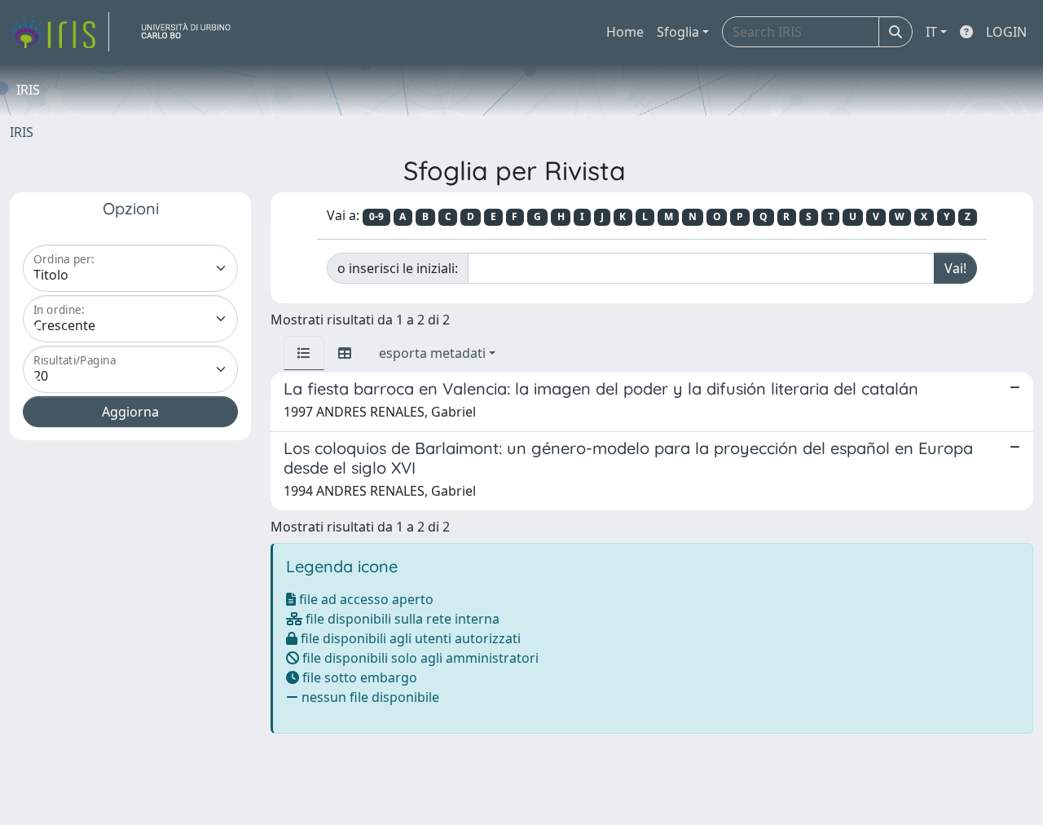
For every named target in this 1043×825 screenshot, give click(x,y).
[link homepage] (59, 31)
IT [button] (931, 32)
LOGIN (1006, 32)
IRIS (21, 132)
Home (625, 32)
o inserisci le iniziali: (397, 268)
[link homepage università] (192, 31)
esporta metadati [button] (432, 353)
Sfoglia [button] (678, 32)
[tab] (304, 353)
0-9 (376, 216)
